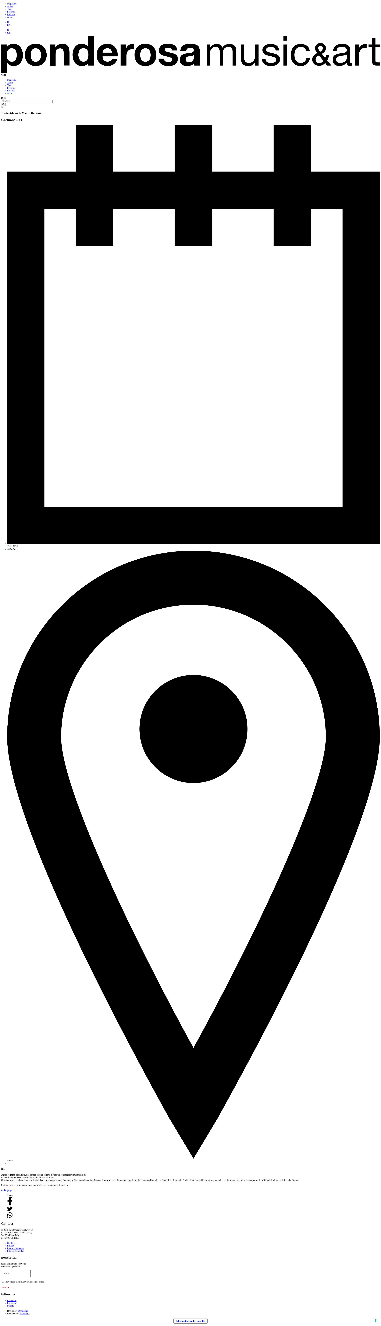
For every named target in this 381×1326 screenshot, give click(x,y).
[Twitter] (10, 1210)
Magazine (11, 3)
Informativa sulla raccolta (190, 1321)
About (10, 17)
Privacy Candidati (15, 1251)
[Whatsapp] (10, 1217)
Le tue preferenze (15, 1248)
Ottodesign (23, 1311)
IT (8, 22)
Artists (10, 6)
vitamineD (24, 1313)
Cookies (11, 1243)
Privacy (10, 1245)
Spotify (10, 1306)
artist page (6, 1190)
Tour (9, 9)
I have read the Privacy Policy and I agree (24, 1281)
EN (8, 25)
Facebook (11, 1300)
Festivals (11, 11)
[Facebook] (10, 1204)
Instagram (11, 1303)
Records (11, 14)
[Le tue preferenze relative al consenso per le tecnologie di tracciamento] (376, 1321)
